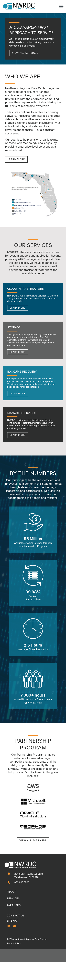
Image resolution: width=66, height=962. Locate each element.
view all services (25, 52)
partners (14, 905)
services (13, 898)
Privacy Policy (14, 943)
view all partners (33, 840)
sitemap (13, 920)
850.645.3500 (21, 882)
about (11, 891)
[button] (61, 6)
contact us (16, 915)
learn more (16, 159)
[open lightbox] (33, 194)
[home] (20, 6)
